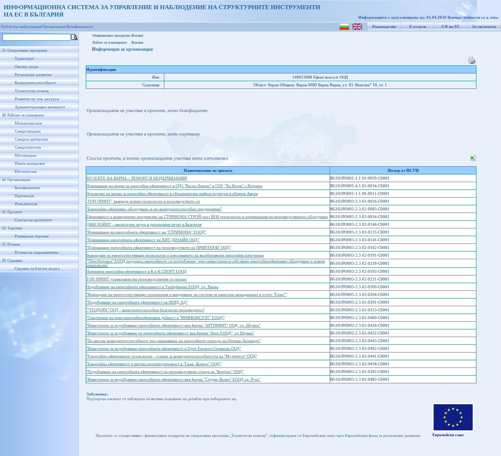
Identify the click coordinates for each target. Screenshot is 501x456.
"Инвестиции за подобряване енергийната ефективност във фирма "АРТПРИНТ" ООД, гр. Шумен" (173, 325)
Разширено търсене (32, 236)
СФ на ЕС (451, 27)
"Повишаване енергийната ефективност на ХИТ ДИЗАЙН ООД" (142, 240)
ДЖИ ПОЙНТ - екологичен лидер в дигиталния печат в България (143, 224)
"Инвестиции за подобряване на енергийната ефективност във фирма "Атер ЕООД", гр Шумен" (170, 333)
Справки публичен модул (37, 269)
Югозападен (25, 155)
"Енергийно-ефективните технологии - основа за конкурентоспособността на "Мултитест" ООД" (171, 356)
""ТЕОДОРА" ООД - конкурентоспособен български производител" (145, 310)
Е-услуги (417, 27)
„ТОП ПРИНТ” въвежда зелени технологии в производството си (143, 201)
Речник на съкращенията (36, 252)
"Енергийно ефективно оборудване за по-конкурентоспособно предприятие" (154, 209)
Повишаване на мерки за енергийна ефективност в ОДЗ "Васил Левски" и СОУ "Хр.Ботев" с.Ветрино (174, 186)
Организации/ (55, 27)
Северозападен (28, 131)
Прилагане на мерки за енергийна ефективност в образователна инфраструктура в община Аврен (172, 194)
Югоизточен (26, 172)
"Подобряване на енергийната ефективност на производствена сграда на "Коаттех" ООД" (165, 372)
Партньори (24, 196)
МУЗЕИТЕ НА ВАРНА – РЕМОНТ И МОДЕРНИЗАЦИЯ (136, 178)
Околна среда (26, 67)
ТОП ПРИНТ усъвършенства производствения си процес (136, 279)
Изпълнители (26, 204)
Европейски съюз (448, 435)
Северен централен (31, 139)
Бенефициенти (27, 188)
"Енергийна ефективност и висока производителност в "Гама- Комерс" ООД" (153, 364)
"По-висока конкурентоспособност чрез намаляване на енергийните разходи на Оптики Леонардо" (173, 341)
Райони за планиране (25, 115)
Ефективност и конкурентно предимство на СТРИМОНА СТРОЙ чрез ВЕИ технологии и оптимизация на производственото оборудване (207, 217)
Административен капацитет (40, 107)
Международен (28, 123)
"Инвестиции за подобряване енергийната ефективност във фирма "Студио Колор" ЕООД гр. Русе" (173, 379)
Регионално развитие (33, 75)
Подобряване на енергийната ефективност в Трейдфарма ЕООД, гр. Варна (152, 287)
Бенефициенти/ (80, 27)
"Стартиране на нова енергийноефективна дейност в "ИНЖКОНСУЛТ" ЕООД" (155, 318)
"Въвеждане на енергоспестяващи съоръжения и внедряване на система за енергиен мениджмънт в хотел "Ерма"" (186, 295)
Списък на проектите (33, 220)
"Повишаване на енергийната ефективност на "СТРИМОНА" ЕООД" (146, 232)
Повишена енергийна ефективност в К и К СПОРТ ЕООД (136, 271)
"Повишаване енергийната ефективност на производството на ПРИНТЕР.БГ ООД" (158, 248)
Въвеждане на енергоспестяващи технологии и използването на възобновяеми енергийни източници (175, 255)
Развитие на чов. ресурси (37, 99)
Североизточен (28, 147)
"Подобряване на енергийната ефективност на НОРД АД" (137, 302)
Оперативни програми (27, 50)
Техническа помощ (31, 91)
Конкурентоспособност (35, 83)
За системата (484, 27)
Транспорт (24, 59)
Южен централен (30, 164)
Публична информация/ (22, 27)
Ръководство (384, 27)
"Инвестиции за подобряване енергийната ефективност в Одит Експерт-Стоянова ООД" (163, 349)
